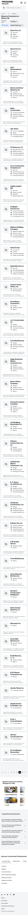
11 (22, 772)
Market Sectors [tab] (16, 861)
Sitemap (3, 908)
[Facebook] (4, 894)
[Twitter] (7, 894)
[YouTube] (13, 894)
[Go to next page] (25, 772)
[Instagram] (10, 894)
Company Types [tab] (6, 861)
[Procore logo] (7, 2)
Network (5, 4)
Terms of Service (4, 903)
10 (19, 772)
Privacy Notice (4, 900)
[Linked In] (1, 894)
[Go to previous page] (2, 772)
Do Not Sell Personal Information (7, 906)
